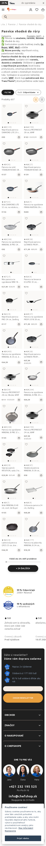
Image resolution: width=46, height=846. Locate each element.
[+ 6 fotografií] (12, 226)
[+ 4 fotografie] (34, 226)
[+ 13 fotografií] (34, 376)
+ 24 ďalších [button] (23, 568)
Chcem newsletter (23, 698)
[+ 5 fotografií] (34, 114)
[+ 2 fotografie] (12, 376)
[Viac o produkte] (12, 114)
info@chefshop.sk (23, 796)
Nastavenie (10, 831)
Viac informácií (25, 828)
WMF (11, 47)
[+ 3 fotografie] (12, 301)
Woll (17, 47)
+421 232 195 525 (23, 786)
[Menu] (3, 9)
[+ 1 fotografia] (12, 188)
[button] (23, 92)
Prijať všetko (23, 838)
